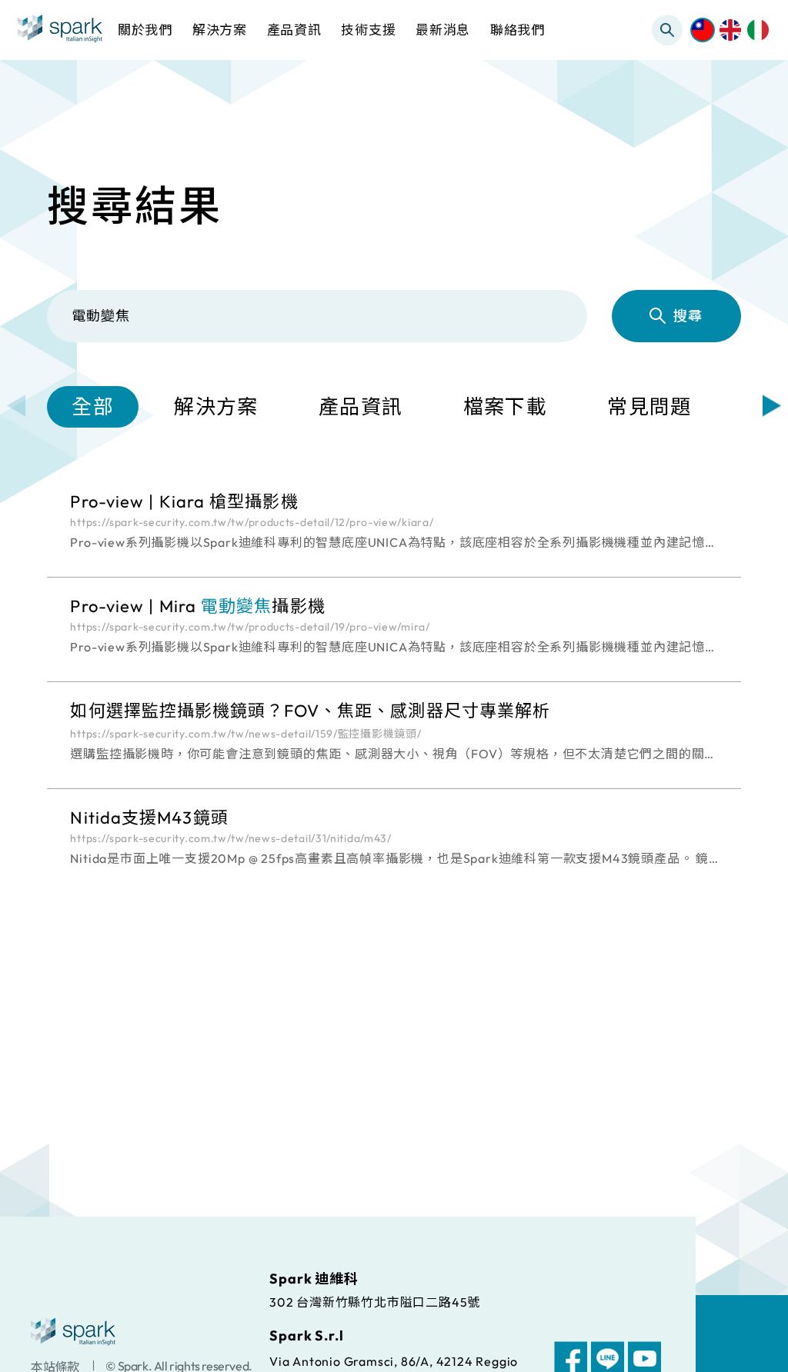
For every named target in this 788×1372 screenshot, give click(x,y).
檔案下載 (505, 406)
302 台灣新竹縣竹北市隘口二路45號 (374, 1301)
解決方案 (216, 406)
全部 (93, 406)
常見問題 (649, 406)
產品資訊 (360, 406)
